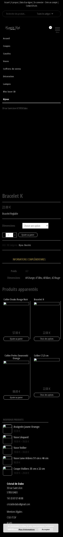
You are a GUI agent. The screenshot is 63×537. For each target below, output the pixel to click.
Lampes (7, 83)
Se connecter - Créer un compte (45, 2)
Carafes (7, 53)
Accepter (46, 529)
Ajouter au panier (28, 234)
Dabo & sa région (26, 2)
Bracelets (27, 245)
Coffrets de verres (12, 68)
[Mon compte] (45, 29)
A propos (14, 2)
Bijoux (6, 99)
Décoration (8, 76)
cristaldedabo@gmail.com (18, 504)
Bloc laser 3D (9, 91)
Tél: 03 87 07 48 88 (15, 498)
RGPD (9, 523)
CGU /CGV (11, 517)
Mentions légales (14, 511)
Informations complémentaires (29, 259)
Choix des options (46, 338)
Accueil (7, 2)
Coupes (6, 45)
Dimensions (8, 225)
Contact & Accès (31, 5)
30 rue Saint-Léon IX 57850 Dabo (15, 108)
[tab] (31, 259)
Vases (6, 61)
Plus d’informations (27, 529)
